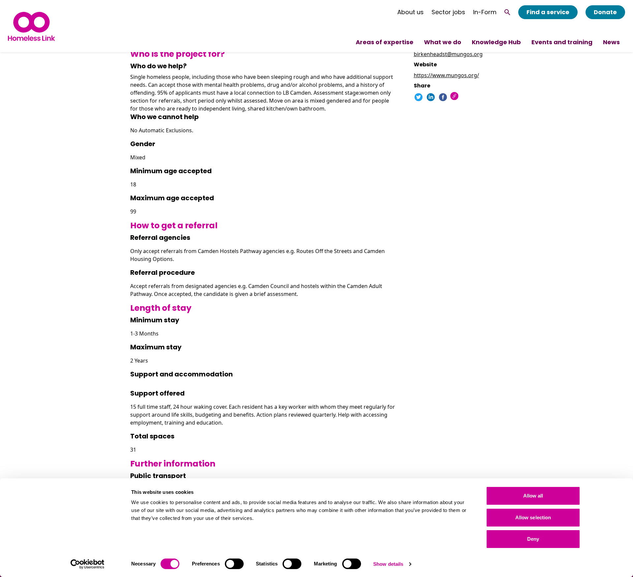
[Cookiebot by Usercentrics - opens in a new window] (87, 564)
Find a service (548, 12)
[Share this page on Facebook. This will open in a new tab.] (443, 97)
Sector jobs (448, 12)
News (611, 42)
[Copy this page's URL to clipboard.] (455, 97)
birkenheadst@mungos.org (448, 54)
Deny (533, 539)
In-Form (485, 12)
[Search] (507, 12)
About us (410, 12)
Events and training (561, 42)
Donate (605, 12)
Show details (388, 564)
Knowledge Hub (496, 42)
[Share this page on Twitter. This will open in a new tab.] (418, 97)
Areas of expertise (384, 42)
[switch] (234, 564)
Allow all (533, 495)
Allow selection (533, 517)
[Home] (31, 26)
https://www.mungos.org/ (446, 75)
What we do (442, 42)
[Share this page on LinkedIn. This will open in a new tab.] (431, 97)
